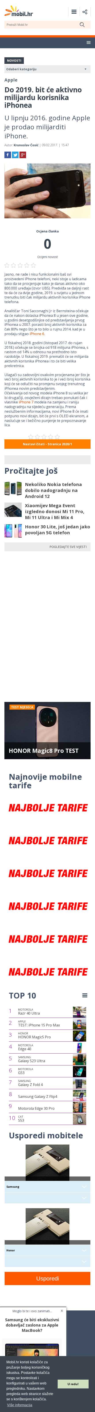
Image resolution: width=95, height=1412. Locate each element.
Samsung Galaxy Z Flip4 (37, 1096)
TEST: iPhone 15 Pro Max (39, 1024)
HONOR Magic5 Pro (34, 1035)
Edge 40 (25, 1047)
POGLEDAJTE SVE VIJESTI (68, 547)
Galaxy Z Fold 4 (30, 1083)
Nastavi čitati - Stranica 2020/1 (47, 444)
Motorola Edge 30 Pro (36, 1108)
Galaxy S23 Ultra (31, 1059)
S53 (21, 1119)
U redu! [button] (73, 1384)
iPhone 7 (26, 402)
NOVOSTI (14, 60)
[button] (88, 43)
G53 (25, 1071)
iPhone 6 (37, 333)
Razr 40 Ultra (29, 1012)
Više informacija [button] (19, 1405)
